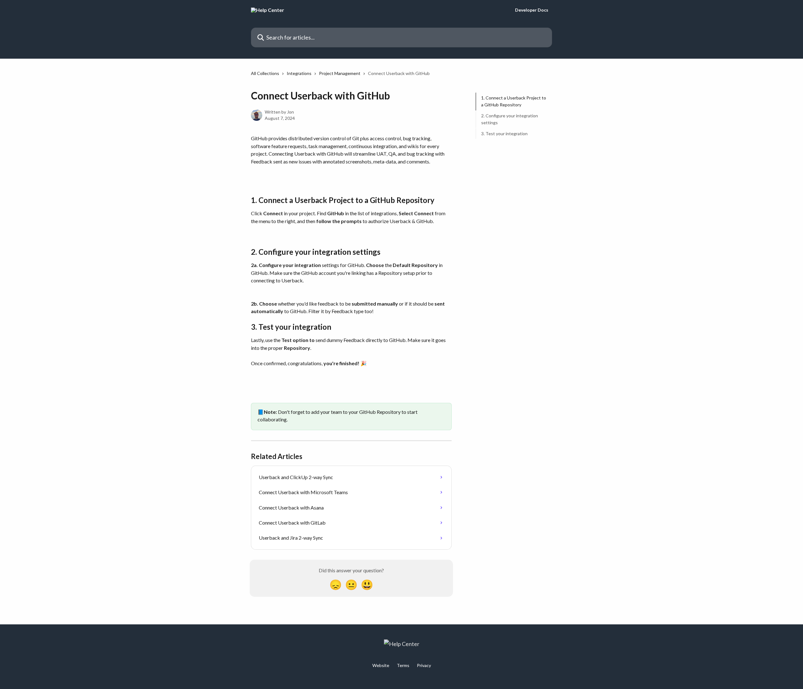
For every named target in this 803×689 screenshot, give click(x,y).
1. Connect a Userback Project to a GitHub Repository (513, 101)
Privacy (424, 665)
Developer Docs (531, 10)
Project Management (339, 73)
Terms (403, 665)
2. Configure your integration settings (509, 119)
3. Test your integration (504, 133)
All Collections (265, 73)
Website (380, 665)
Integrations (299, 73)
